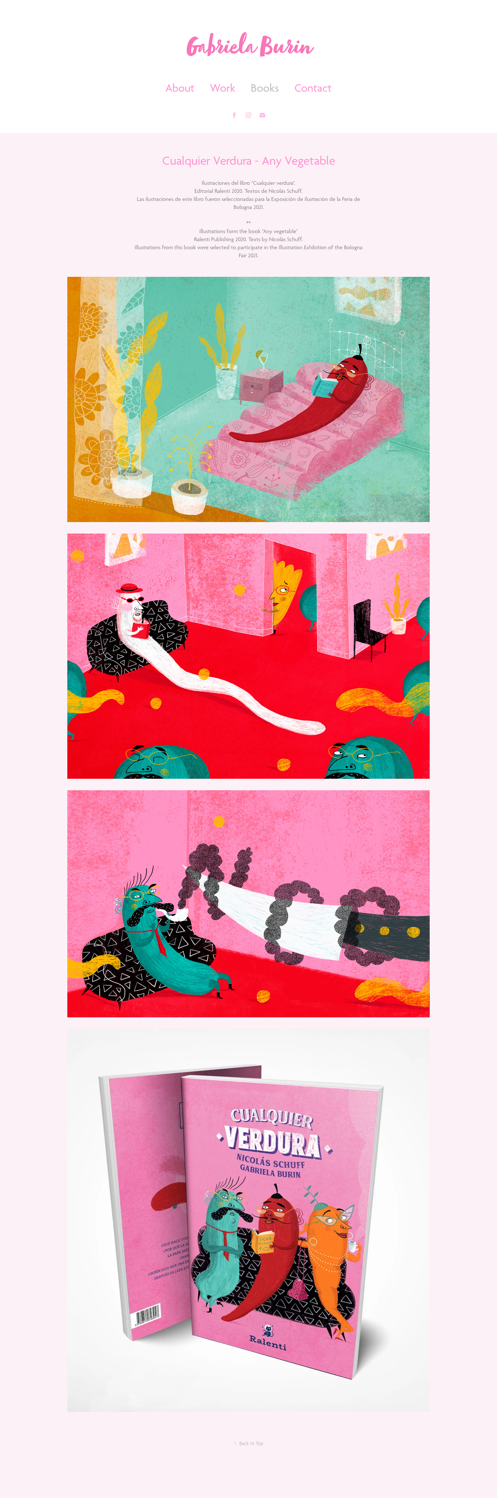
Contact (313, 87)
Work (222, 87)
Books (265, 87)
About (179, 87)
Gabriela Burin (248, 49)
